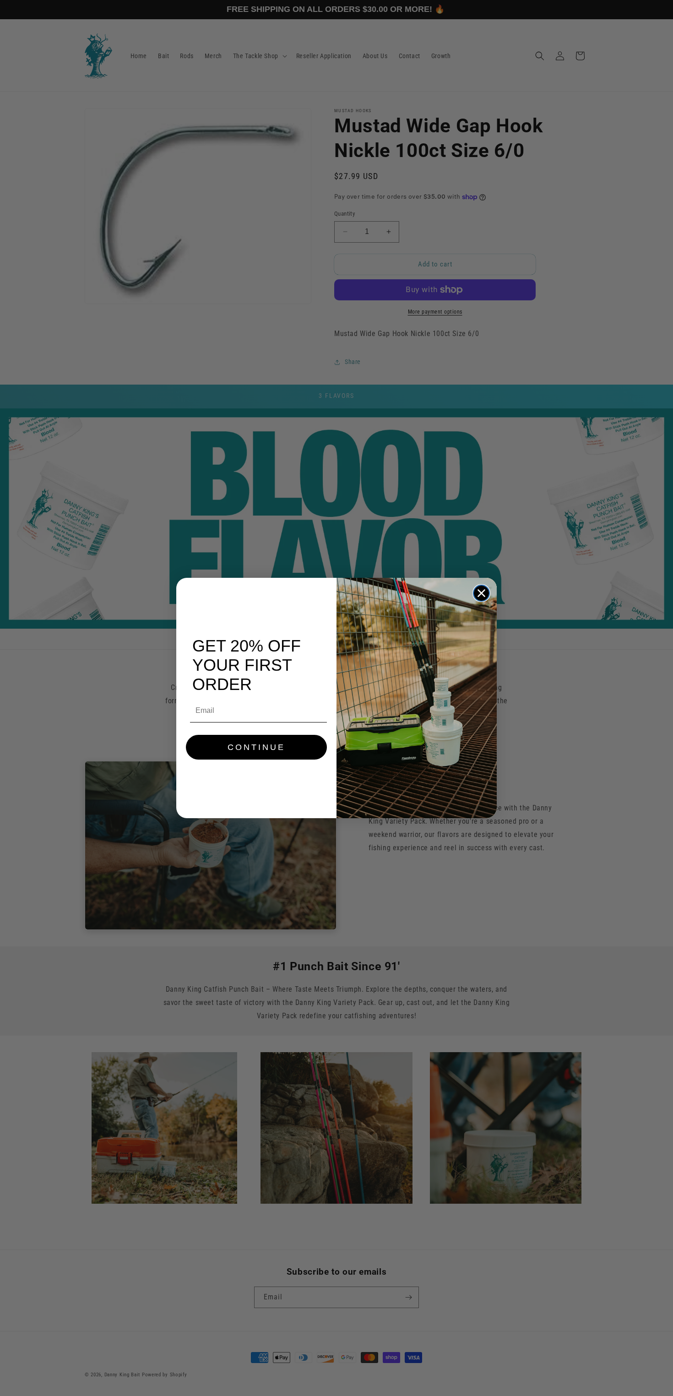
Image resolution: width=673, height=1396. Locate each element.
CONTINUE (256, 747)
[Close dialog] (481, 593)
